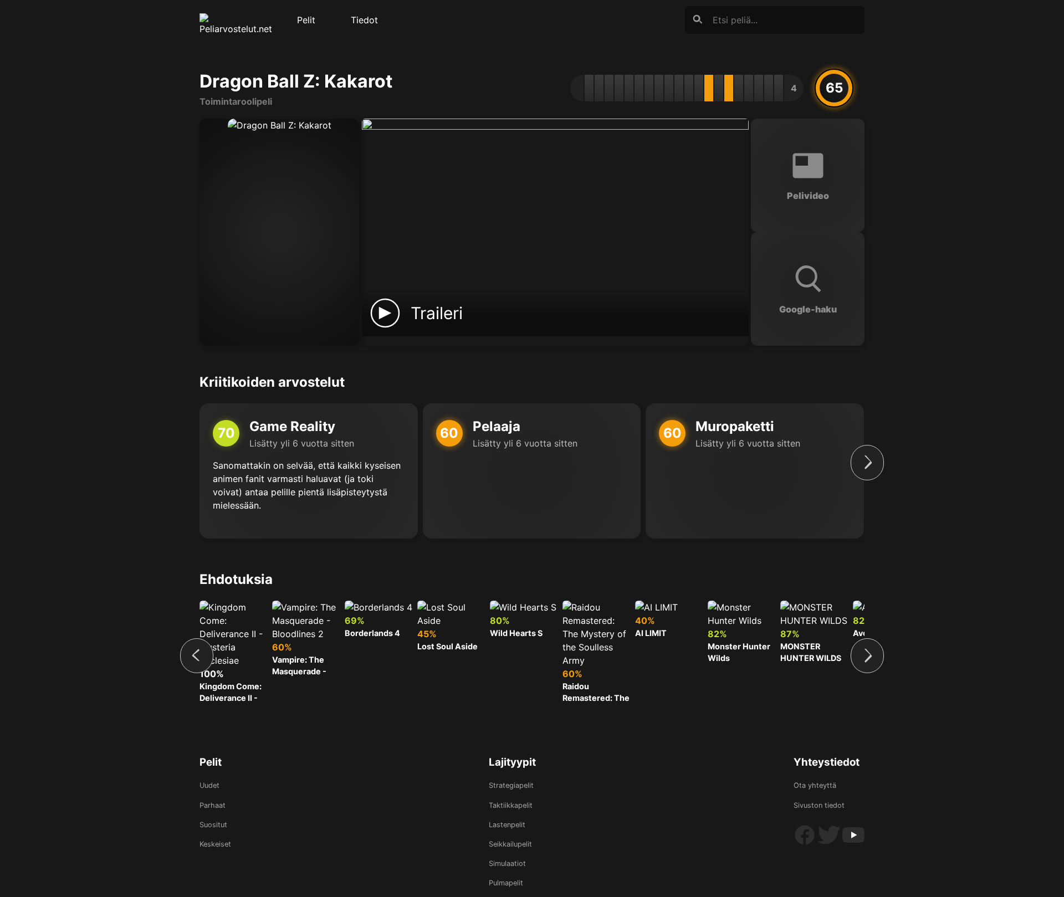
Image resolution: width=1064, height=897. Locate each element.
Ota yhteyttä (815, 785)
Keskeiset (215, 844)
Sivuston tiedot (819, 805)
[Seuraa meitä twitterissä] (830, 843)
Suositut (213, 825)
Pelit (306, 19)
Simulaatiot (507, 863)
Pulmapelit (506, 883)
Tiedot (364, 19)
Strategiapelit (511, 785)
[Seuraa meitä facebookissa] (806, 843)
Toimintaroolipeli (236, 101)
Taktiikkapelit (511, 805)
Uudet (209, 785)
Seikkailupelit (510, 844)
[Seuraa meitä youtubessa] (853, 843)
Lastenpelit (507, 825)
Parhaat (213, 805)
